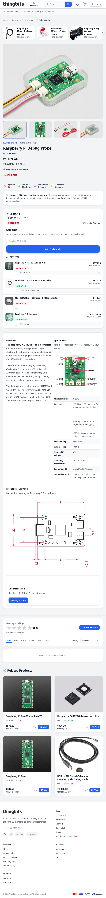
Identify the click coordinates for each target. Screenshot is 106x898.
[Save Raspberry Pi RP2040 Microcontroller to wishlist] (87, 727)
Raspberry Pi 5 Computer (26, 314)
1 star (46, 640)
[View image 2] (40, 129)
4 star (23, 640)
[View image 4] (91, 129)
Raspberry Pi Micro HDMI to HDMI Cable (33, 280)
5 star (16, 640)
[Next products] (102, 33)
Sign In (97, 4)
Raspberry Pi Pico (16, 776)
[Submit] (68, 4)
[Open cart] (85, 4)
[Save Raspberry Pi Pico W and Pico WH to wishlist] (35, 727)
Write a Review (91, 627)
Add (97, 727)
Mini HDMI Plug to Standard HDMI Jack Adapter (36, 298)
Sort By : (75, 640)
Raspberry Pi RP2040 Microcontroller (78, 716)
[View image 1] (14, 129)
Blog (21, 834)
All (9, 640)
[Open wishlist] (77, 4)
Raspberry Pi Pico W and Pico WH (30, 263)
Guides (33, 834)
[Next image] (99, 81)
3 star (31, 640)
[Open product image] (53, 81)
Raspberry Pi (17, 20)
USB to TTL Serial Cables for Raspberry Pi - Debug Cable (73, 778)
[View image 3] (65, 129)
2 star (39, 640)
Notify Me (55, 249)
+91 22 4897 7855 (13, 828)
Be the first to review (28, 143)
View (45, 727)
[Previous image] (6, 81)
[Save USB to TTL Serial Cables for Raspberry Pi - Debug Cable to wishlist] (86, 790)
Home (5, 20)
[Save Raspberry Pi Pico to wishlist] (35, 790)
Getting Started (18, 600)
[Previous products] (4, 33)
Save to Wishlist (92, 223)
